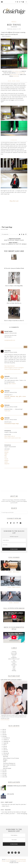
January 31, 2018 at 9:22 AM (10, 333)
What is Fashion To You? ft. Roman (11, 758)
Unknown (7, 376)
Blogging (5, 760)
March (5, 751)
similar (14, 71)
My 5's (14, 656)
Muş (5, 455)
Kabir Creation (12, 383)
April (4, 749)
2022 (3, 729)
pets (14, 667)
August (5, 743)
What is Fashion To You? (14, 659)
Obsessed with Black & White (16, 786)
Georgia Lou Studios (21, 861)
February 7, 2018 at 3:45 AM (10, 419)
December (6, 738)
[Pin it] (25, 234)
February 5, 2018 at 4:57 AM (10, 392)
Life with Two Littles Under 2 (11, 679)
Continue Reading (5, 719)
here (14, 76)
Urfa (5, 457)
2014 (3, 775)
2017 (3, 770)
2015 (3, 773)
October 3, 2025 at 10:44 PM (10, 432)
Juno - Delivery (6, 809)
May (4, 748)
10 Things (14, 651)
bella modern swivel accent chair (12, 438)
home (14, 663)
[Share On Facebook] (21, 234)
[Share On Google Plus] (23, 234)
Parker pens (7, 410)
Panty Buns (7, 350)
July (4, 744)
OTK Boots (10, 794)
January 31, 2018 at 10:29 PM (10, 352)
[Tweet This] (19, 234)
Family (4, 761)
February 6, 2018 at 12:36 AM (10, 406)
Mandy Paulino (8, 331)
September (6, 741)
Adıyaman (6, 463)
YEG (14, 660)
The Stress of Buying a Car (9, 763)
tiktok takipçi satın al (9, 436)
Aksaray (6, 452)
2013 (3, 776)
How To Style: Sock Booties (9, 765)
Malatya (6, 460)
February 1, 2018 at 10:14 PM (10, 378)
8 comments (5, 234)
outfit (14, 21)
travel (14, 669)
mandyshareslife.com (9, 340)
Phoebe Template (6, 861)
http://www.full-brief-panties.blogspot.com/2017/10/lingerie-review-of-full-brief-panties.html (14, 367)
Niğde (5, 454)
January (5, 754)
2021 (3, 731)
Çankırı (6, 462)
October (5, 739)
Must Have (14, 654)
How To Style (14, 653)
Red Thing (5, 756)
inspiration (14, 664)
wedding (14, 670)
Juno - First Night (6, 802)
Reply (25, 347)
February (5, 753)
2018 (3, 736)
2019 (3, 734)
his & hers (14, 662)
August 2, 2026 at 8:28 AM (10, 446)
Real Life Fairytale (7, 768)
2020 (3, 732)
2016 (3, 771)
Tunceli (6, 458)
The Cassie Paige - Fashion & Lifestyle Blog (16, 859)
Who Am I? (5, 766)
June (4, 746)
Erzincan (6, 450)
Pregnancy (14, 657)
